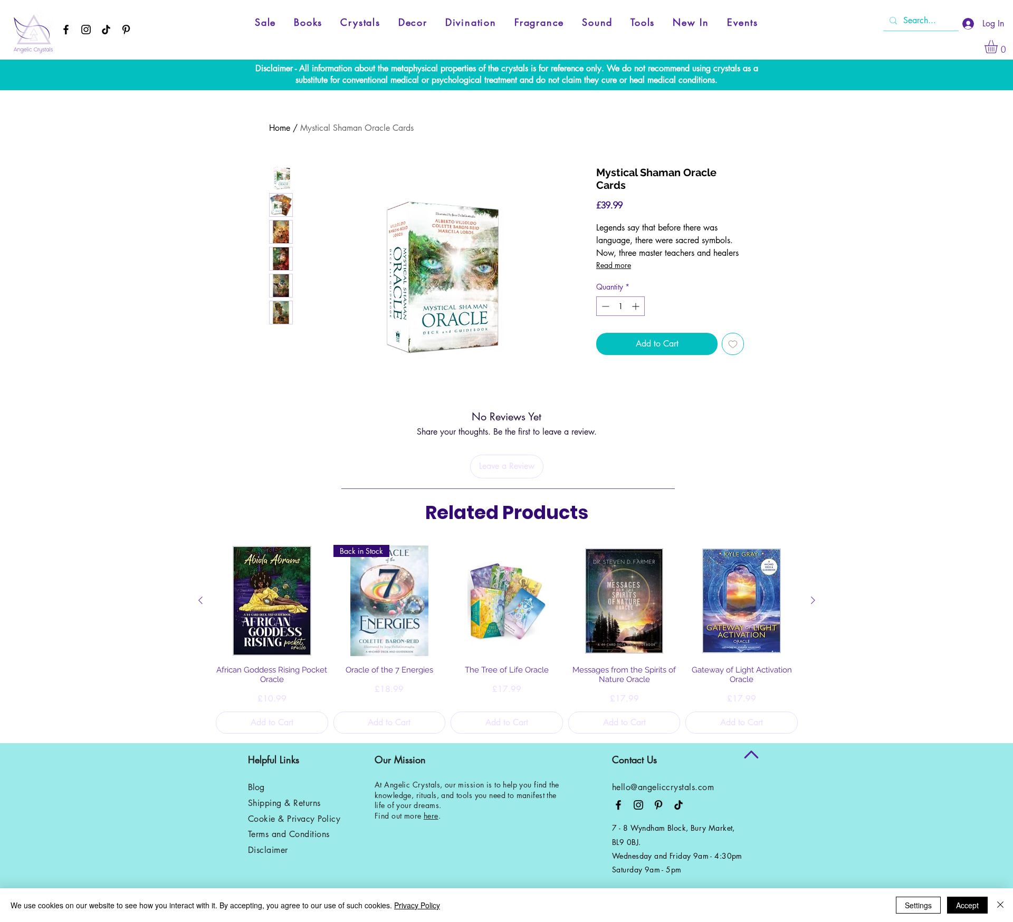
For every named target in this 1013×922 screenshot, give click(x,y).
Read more (613, 265)
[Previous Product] (200, 600)
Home (279, 127)
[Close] (1000, 905)
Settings (918, 905)
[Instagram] (86, 29)
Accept (967, 905)
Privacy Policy (417, 905)
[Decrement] (604, 306)
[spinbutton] (620, 306)
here (431, 816)
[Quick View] (272, 601)
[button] (999, 46)
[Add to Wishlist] (733, 344)
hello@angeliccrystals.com (663, 787)
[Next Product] (813, 600)
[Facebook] (66, 29)
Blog (256, 787)
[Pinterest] (126, 29)
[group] (506, 639)
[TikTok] (106, 29)
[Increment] (636, 306)
